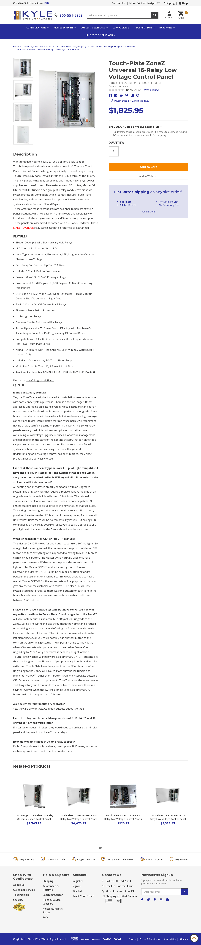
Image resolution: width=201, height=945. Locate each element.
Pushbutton (144, 27)
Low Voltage (121, 27)
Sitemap (183, 939)
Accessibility (170, 939)
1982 (46, 3)
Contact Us (118, 3)
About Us (18, 884)
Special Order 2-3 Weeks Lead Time (135, 126)
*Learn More (148, 211)
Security (18, 900)
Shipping (169, 3)
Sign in (77, 886)
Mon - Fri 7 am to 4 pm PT (144, 3)
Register (78, 881)
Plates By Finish (63, 27)
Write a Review (151, 89)
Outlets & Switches (93, 27)
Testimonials (21, 895)
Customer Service (24, 890)
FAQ (45, 917)
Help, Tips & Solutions (100, 35)
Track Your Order (83, 896)
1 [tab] (100, 848)
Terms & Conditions (149, 939)
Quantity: (116, 142)
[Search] (154, 15)
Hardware (166, 27)
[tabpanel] (34, 810)
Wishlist (77, 891)
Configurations (36, 27)
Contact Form (125, 886)
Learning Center (53, 895)
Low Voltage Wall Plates (40, 380)
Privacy (132, 939)
